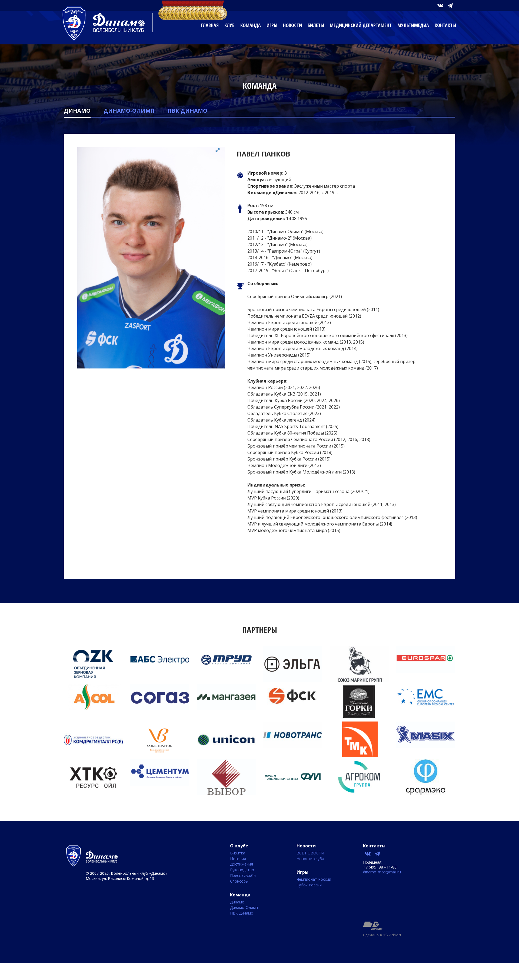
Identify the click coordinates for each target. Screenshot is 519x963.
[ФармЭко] (425, 793)
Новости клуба (310, 859)
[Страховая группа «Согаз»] (159, 709)
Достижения (241, 864)
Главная (210, 25)
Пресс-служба (243, 875)
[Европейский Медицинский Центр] (425, 709)
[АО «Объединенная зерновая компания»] (93, 680)
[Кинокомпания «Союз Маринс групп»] (359, 681)
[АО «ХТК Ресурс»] (93, 793)
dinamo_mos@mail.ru (382, 871)
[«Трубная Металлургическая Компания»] (359, 756)
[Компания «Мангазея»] (226, 709)
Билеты (316, 25)
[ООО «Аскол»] (93, 709)
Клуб (229, 25)
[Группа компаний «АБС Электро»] (159, 671)
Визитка (237, 853)
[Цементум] (159, 784)
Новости (292, 25)
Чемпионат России (314, 879)
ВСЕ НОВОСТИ (310, 853)
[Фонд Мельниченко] (292, 793)
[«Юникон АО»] (226, 756)
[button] (219, 152)
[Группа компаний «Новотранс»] (292, 746)
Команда (250, 25)
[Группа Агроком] (359, 793)
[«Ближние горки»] (359, 718)
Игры (272, 25)
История (238, 859)
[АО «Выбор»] (226, 793)
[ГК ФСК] (292, 706)
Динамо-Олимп (129, 110)
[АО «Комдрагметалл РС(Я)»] (93, 756)
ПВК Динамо (187, 110)
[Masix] (425, 746)
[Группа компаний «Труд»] (226, 671)
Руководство (242, 870)
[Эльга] (292, 681)
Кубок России (309, 885)
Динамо (77, 110)
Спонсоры (239, 881)
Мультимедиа (413, 25)
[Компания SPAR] (425, 671)
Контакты (445, 25)
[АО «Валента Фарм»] (159, 756)
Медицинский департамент (361, 25)
